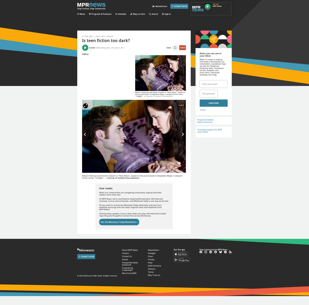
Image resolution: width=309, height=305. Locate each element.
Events (125, 259)
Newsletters (153, 250)
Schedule (122, 14)
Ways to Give (139, 14)
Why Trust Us (154, 275)
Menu (82, 14)
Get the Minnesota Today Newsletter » (119, 222)
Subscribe (214, 103)
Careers (125, 253)
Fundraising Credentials (127, 269)
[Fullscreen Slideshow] (85, 105)
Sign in (168, 14)
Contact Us (127, 256)
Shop (150, 262)
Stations (151, 269)
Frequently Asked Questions (130, 263)
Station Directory (204, 122)
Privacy (151, 259)
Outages (151, 253)
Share (182, 47)
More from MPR (129, 273)
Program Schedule (205, 120)
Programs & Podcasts (101, 14)
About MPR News (130, 250)
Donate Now (179, 6)
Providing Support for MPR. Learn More (209, 130)
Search (155, 14)
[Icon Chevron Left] (85, 134)
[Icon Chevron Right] (183, 134)
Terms (202, 109)
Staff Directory (154, 265)
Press (150, 256)
